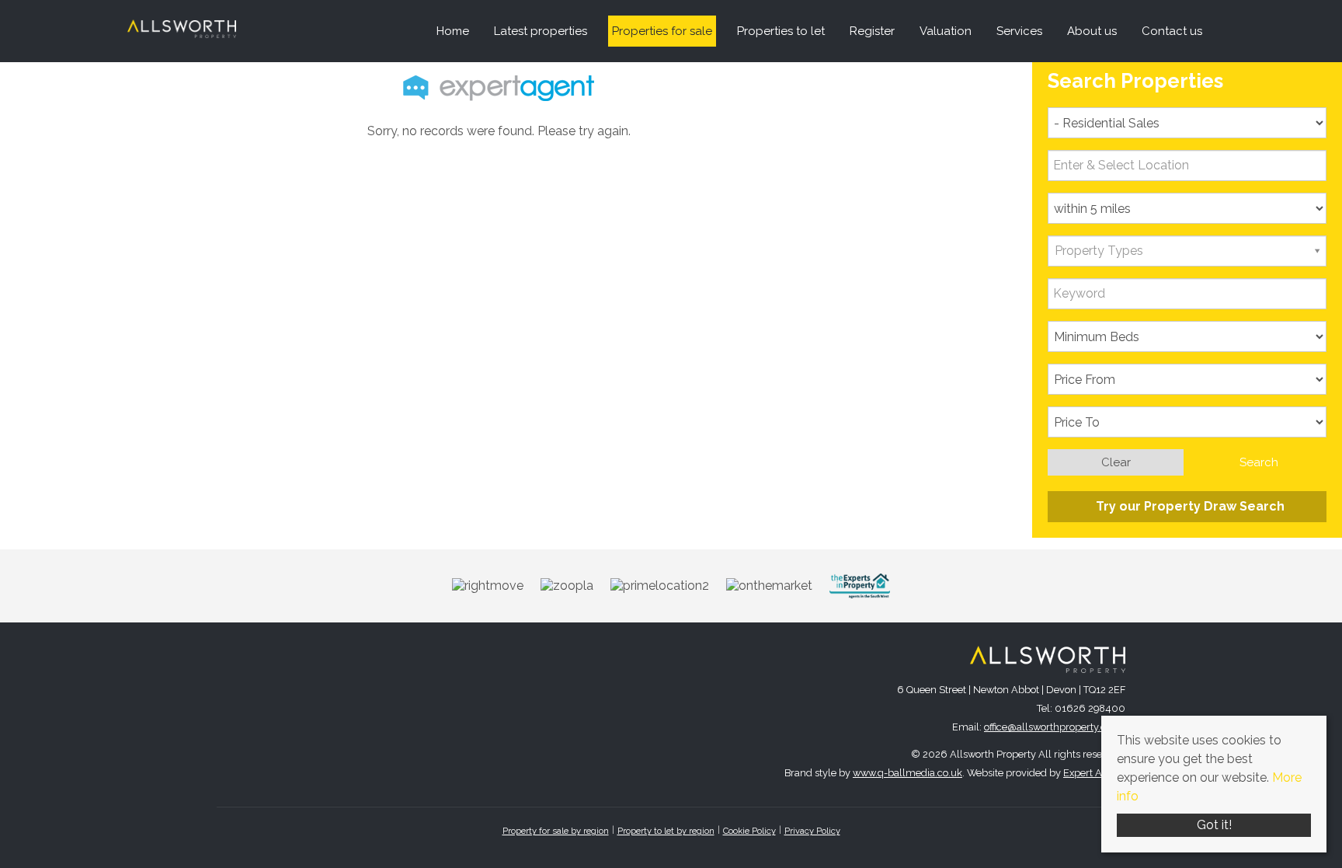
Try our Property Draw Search (1187, 506)
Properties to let (781, 31)
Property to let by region (665, 830)
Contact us (1172, 31)
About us (1092, 31)
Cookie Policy (749, 830)
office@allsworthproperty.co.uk (1054, 727)
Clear (1116, 462)
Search (1258, 462)
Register (872, 31)
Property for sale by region (555, 830)
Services (1019, 31)
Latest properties (540, 31)
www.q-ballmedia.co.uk (907, 773)
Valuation (946, 31)
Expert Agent (1093, 773)
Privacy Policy (812, 830)
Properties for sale (662, 31)
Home (452, 31)
